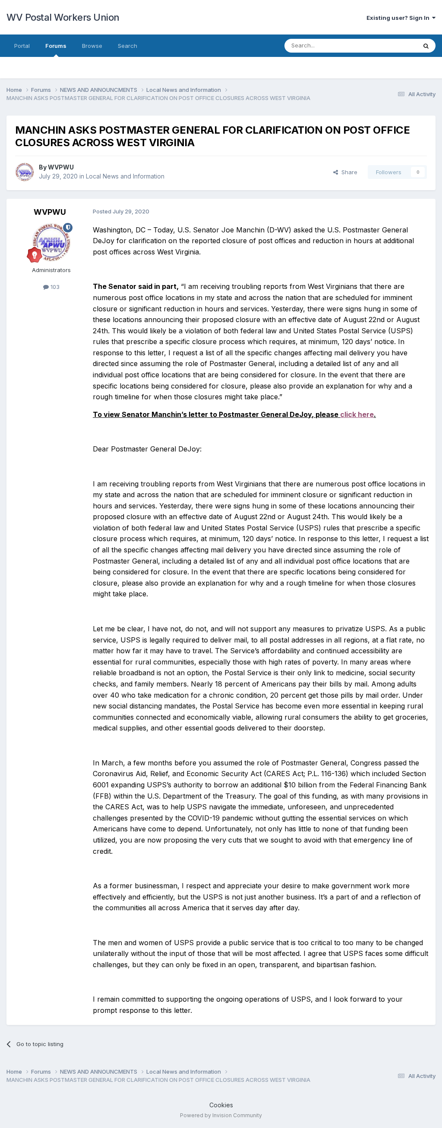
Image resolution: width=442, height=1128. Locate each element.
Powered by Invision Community (221, 1115)
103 (54, 286)
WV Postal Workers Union (63, 17)
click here (357, 414)
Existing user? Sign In (399, 17)
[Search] (426, 46)
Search (127, 45)
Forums (55, 45)
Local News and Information (125, 176)
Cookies (221, 1105)
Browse (92, 45)
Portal (22, 45)
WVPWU (61, 167)
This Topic (391, 45)
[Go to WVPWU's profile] (24, 172)
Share (347, 172)
